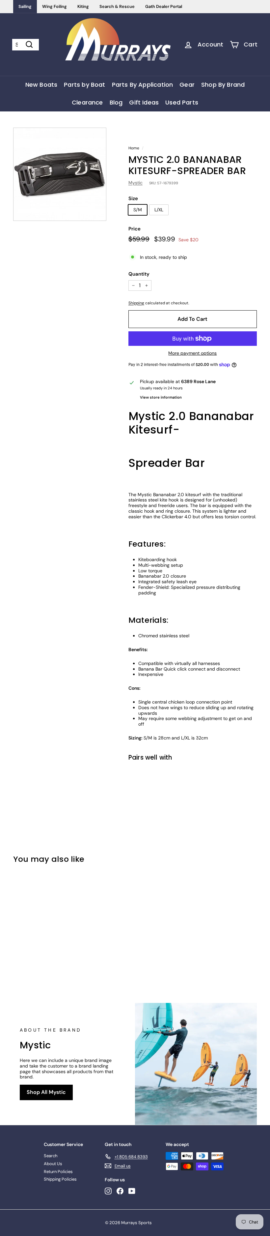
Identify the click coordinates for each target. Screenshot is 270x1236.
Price (134, 229)
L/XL (158, 210)
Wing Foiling (54, 6)
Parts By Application (142, 84)
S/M (137, 210)
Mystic (135, 183)
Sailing (25, 6)
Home (133, 148)
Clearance (87, 102)
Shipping (136, 303)
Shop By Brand (223, 84)
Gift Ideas (144, 102)
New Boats (41, 84)
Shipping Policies (60, 1179)
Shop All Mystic (46, 1092)
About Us (53, 1163)
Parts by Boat (84, 84)
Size (133, 198)
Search (50, 1156)
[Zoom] (60, 174)
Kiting (83, 6)
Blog (116, 102)
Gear (187, 84)
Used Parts (181, 102)
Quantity (138, 274)
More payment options (192, 353)
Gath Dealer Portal (163, 6)
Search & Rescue (117, 6)
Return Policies (58, 1171)
